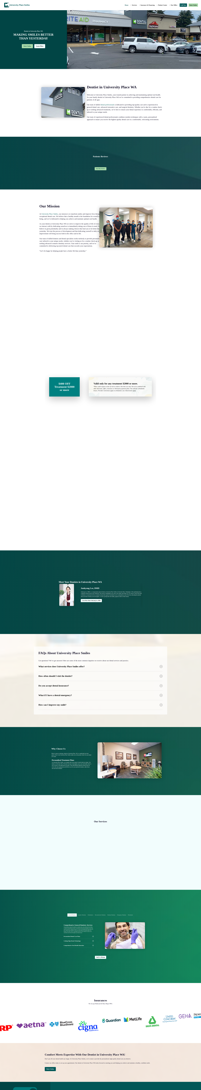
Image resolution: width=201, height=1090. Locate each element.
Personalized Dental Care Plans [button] (72, 936)
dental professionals (107, 105)
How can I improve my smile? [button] (52, 705)
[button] (27, 46)
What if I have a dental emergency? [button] (55, 695)
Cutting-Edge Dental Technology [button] (72, 941)
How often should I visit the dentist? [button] (55, 676)
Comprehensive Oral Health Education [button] (74, 945)
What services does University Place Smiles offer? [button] (61, 666)
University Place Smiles (50, 214)
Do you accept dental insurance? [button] (53, 685)
